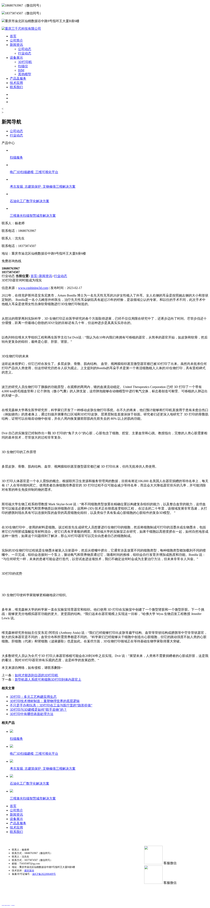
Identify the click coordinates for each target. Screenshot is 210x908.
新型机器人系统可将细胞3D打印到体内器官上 (48, 679)
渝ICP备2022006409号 (44, 874)
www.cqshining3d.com (33, 288)
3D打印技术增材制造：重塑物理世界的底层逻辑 (45, 701)
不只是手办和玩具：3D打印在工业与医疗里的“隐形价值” (51, 705)
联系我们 (16, 87)
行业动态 (24, 53)
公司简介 (16, 40)
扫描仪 (23, 66)
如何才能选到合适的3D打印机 (36, 675)
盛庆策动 (29, 870)
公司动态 (24, 49)
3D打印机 (25, 62)
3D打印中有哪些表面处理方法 (31, 714)
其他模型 (24, 74)
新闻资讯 (16, 44)
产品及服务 (18, 78)
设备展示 (16, 57)
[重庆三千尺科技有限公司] (21, 28)
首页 (13, 36)
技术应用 (16, 83)
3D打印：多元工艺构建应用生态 (33, 696)
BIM (21, 70)
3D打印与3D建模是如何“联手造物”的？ (38, 709)
